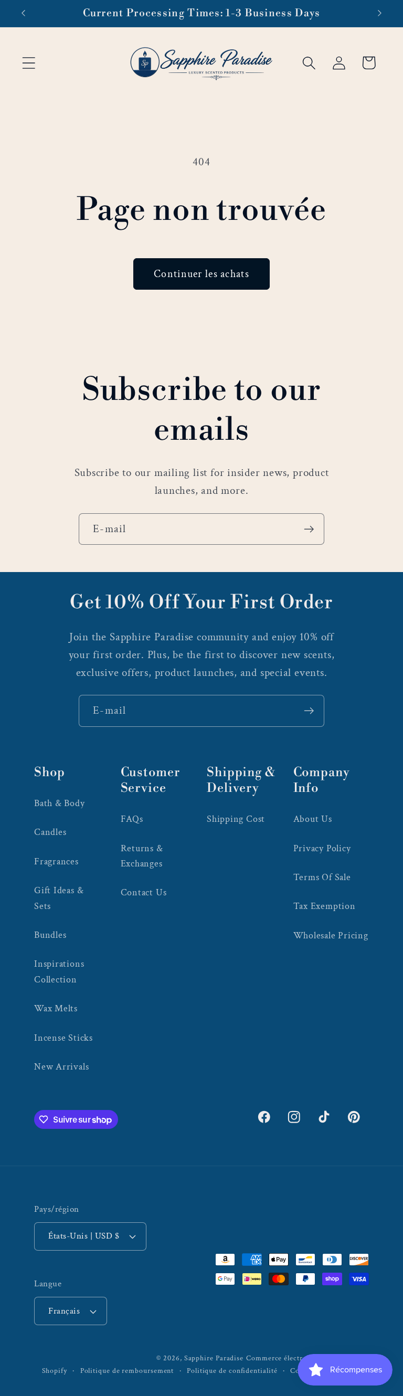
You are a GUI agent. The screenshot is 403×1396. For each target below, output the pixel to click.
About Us (312, 819)
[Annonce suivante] (379, 13)
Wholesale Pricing (330, 935)
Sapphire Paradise (213, 1358)
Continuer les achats (201, 274)
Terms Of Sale (322, 877)
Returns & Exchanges (142, 856)
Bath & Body (59, 803)
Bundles (50, 935)
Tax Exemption (324, 906)
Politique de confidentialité (232, 1371)
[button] (29, 63)
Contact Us (144, 892)
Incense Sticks (63, 1038)
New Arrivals (61, 1067)
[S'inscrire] (309, 529)
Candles (50, 832)
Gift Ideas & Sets (58, 898)
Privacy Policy (322, 848)
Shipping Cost (236, 819)
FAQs (132, 819)
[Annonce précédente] (23, 13)
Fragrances (56, 861)
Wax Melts (56, 1008)
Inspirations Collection (59, 971)
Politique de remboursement (127, 1371)
